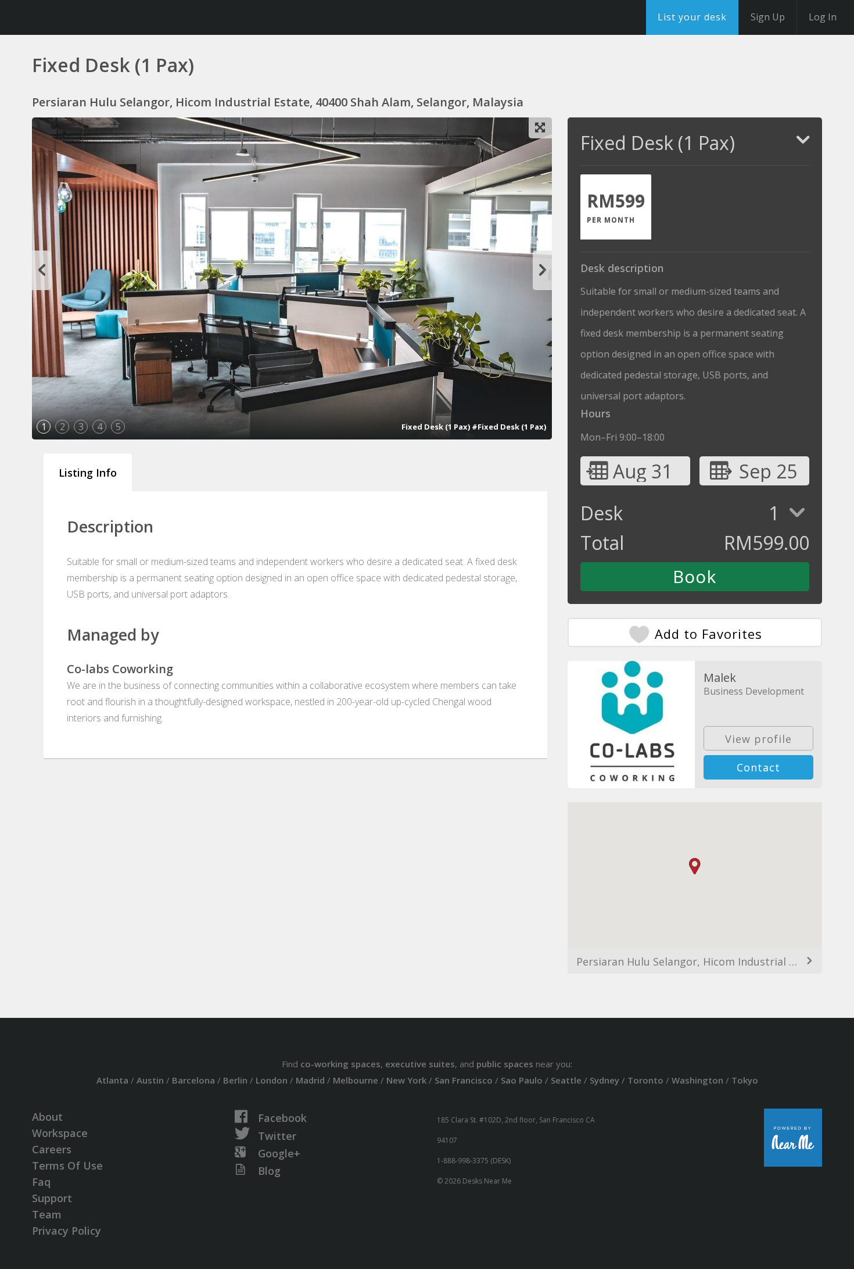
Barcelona (193, 1080)
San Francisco (464, 1080)
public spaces (504, 1064)
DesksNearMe (81, 17)
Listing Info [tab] (88, 473)
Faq (41, 1182)
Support (52, 1198)
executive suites (420, 1064)
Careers (51, 1149)
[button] (695, 866)
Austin (150, 1080)
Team (47, 1214)
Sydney (604, 1080)
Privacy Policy (66, 1231)
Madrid (310, 1080)
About (47, 1117)
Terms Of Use (67, 1166)
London (272, 1080)
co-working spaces (340, 1064)
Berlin (235, 1080)
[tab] (615, 206)
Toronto (645, 1080)
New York (406, 1080)
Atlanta (112, 1080)
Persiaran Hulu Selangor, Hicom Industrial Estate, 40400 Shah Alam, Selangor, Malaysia (694, 961)
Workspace (60, 1133)
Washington (697, 1080)
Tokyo (744, 1080)
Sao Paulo (522, 1080)
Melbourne (355, 1080)
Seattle (566, 1080)
